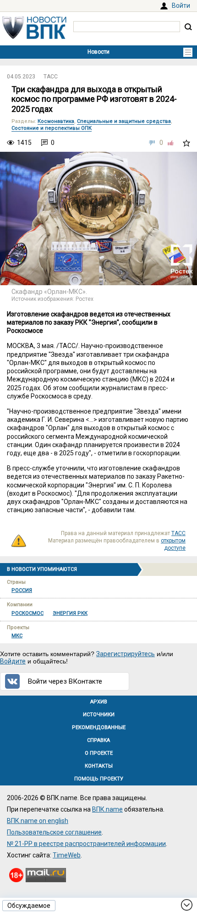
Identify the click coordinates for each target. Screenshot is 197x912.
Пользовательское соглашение (54, 832)
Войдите (13, 661)
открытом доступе (173, 544)
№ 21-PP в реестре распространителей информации (86, 843)
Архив (98, 702)
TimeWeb (67, 855)
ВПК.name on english (37, 820)
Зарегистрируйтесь (125, 654)
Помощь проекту (98, 779)
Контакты (99, 766)
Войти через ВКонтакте (65, 681)
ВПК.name (107, 809)
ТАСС (51, 76)
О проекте (99, 753)
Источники (99, 715)
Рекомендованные (99, 727)
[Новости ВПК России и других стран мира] (34, 36)
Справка (98, 740)
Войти (181, 5)
